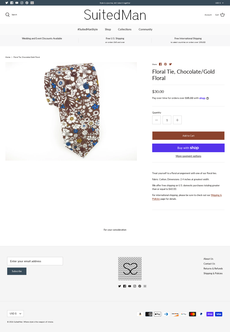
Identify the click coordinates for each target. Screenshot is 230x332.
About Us (208, 258)
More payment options (188, 156)
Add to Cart (188, 135)
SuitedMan (18, 322)
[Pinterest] (27, 2)
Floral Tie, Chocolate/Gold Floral (26, 57)
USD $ (218, 3)
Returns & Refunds (213, 268)
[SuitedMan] (115, 14)
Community (145, 29)
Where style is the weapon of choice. (38, 322)
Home (7, 57)
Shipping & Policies (213, 273)
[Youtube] (16, 2)
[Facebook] (11, 2)
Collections (125, 29)
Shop (108, 29)
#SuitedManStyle (88, 29)
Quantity (156, 112)
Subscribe (17, 271)
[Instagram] (21, 2)
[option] (71, 111)
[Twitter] (6, 2)
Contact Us (209, 263)
